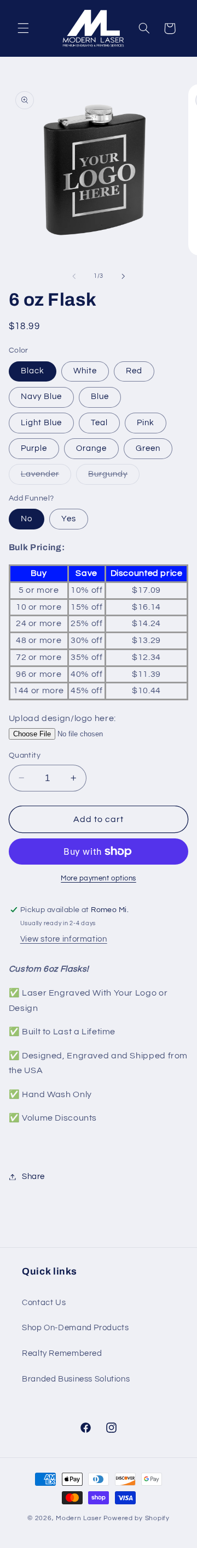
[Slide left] (74, 276)
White (85, 371)
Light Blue (41, 423)
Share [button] (33, 1176)
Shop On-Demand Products (75, 1328)
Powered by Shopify (136, 1518)
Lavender (46, 477)
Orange (91, 448)
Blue (100, 396)
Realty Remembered (62, 1353)
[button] (23, 28)
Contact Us (44, 1303)
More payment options (98, 878)
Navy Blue (41, 396)
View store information (63, 939)
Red (134, 371)
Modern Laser (79, 1518)
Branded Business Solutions (76, 1379)
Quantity (24, 755)
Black (32, 371)
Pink (145, 423)
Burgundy (114, 477)
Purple (34, 448)
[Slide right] (123, 276)
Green (148, 448)
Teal (99, 423)
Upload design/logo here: (62, 718)
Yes (68, 519)
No (26, 519)
